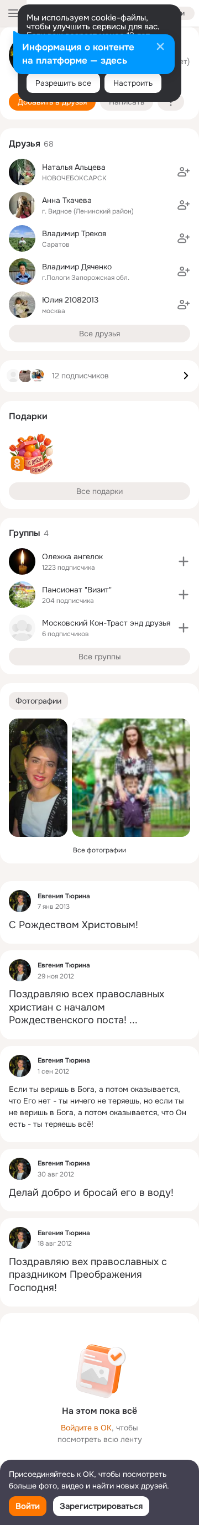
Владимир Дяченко (77, 267)
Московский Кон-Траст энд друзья (106, 623)
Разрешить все (63, 83)
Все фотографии (99, 850)
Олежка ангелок (72, 556)
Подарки (28, 416)
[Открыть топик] (99, 925)
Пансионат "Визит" (77, 590)
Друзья (24, 143)
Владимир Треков (74, 233)
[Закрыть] (160, 47)
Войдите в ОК (86, 1428)
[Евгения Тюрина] (20, 901)
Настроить (133, 83)
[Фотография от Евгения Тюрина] (38, 778)
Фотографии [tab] (38, 701)
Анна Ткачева (67, 200)
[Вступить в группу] (183, 561)
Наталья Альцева (74, 167)
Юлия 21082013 (70, 300)
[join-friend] (183, 172)
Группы (24, 533)
